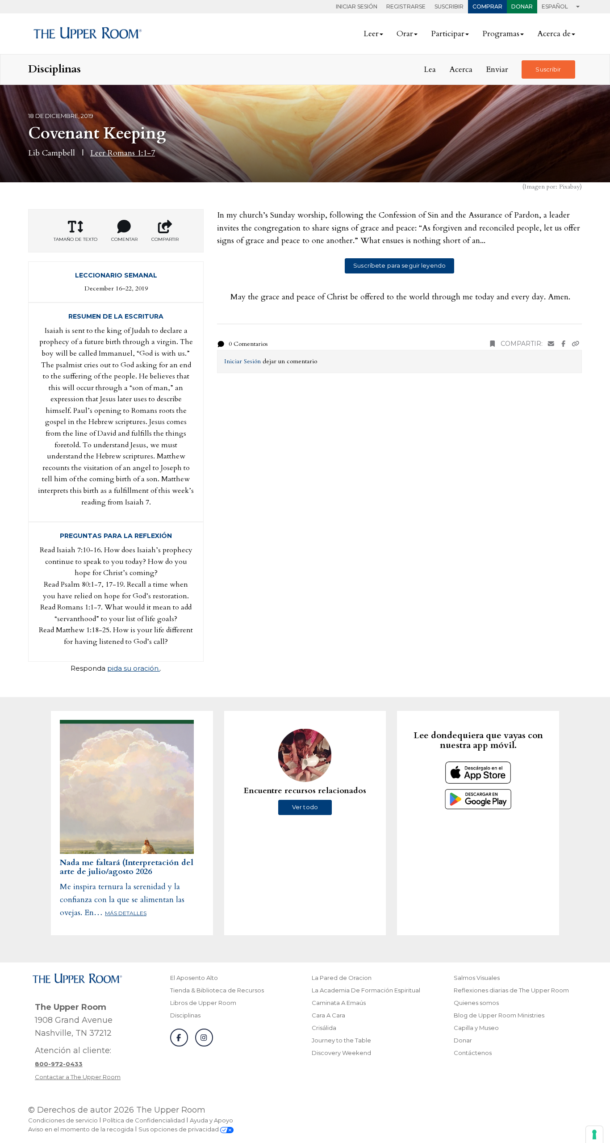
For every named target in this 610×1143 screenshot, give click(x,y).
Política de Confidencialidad (144, 1120)
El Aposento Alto (194, 977)
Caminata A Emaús (339, 1002)
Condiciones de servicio (63, 1120)
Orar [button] (405, 33)
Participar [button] (447, 33)
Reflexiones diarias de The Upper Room (511, 990)
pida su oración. (133, 668)
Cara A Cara (328, 1015)
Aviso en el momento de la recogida (81, 1129)
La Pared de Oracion (342, 977)
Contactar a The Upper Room (78, 1076)
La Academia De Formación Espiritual (366, 990)
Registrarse (406, 6)
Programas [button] (500, 33)
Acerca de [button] (554, 33)
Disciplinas (185, 1015)
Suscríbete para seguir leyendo (399, 265)
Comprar (487, 6)
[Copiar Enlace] (576, 344)
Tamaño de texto (75, 239)
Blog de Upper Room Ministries (499, 1015)
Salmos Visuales (477, 977)
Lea (430, 69)
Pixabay (569, 186)
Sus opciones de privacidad (179, 1129)
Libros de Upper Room (203, 1002)
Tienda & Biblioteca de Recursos (217, 990)
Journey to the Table (341, 1040)
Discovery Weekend (341, 1052)
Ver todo (305, 807)
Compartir (165, 239)
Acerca (460, 69)
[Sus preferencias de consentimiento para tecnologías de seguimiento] (594, 1134)
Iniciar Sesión (356, 6)
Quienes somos (476, 1002)
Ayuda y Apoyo (211, 1120)
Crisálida (324, 1027)
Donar (522, 6)
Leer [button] (371, 33)
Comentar (124, 239)
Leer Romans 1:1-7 (122, 153)
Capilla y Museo (476, 1027)
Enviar (497, 69)
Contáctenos (473, 1052)
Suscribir (449, 6)
